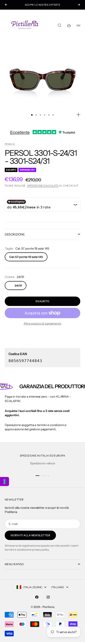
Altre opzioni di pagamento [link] (42, 323)
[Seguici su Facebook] (37, 597)
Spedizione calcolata (43, 185)
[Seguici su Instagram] (48, 597)
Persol (10, 144)
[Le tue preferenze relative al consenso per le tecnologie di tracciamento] (4, 481)
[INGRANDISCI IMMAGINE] (78, 114)
